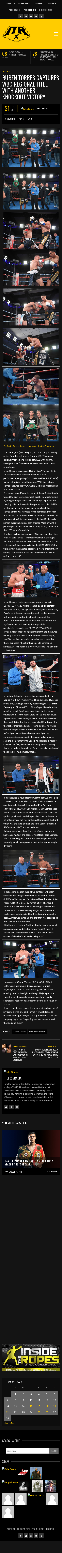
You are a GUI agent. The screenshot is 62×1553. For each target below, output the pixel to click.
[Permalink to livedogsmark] (8, 1512)
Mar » (13, 1423)
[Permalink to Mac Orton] (52, 1499)
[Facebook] (20, 16)
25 (38, 1412)
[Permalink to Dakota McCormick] (25, 1486)
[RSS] (31, 16)
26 (46, 1412)
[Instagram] (26, 16)
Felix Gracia (42, 108)
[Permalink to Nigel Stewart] (37, 1486)
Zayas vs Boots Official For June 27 (17, 53)
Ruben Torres (20, 1032)
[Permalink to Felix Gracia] (9, 1469)
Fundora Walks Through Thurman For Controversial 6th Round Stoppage (49, 56)
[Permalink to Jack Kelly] (23, 1473)
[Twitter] (36, 16)
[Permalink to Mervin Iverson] (36, 1495)
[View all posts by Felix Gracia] (28, 109)
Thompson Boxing (37, 1032)
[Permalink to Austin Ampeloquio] (21, 1499)
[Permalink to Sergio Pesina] (10, 1482)
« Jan (6, 1423)
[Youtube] (41, 16)
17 (31, 1406)
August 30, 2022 (15, 1172)
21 (7, 1412)
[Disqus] (31, 1224)
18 (38, 1406)
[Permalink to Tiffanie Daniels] (36, 1473)
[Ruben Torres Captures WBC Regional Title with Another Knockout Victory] (31, 147)
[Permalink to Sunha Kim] (50, 1486)
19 (46, 1406)
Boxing (6, 72)
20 (54, 1406)
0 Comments (10, 118)
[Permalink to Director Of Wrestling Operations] (8, 1499)
